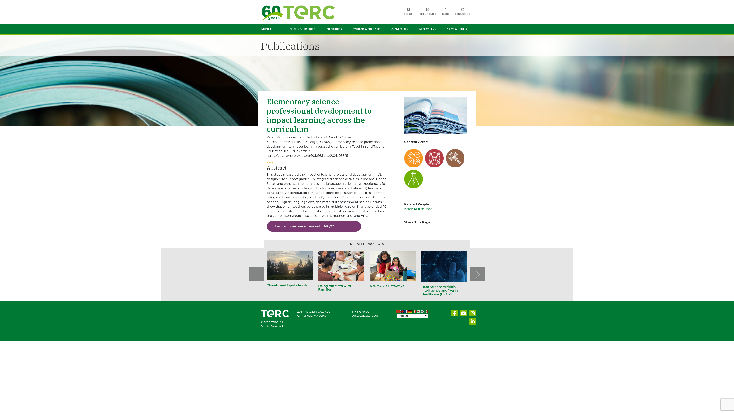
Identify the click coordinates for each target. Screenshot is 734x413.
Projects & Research (301, 29)
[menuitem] (274, 29)
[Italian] (414, 311)
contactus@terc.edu (365, 315)
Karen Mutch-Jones (419, 209)
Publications (334, 29)
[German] (410, 311)
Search (409, 14)
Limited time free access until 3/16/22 (304, 226)
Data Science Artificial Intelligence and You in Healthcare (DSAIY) (439, 290)
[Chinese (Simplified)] (398, 311)
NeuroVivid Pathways (387, 286)
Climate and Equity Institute (289, 285)
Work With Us (427, 29)
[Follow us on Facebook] (454, 314)
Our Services (399, 29)
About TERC (269, 29)
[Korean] (423, 311)
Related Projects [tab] (367, 244)
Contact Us (462, 14)
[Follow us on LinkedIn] (472, 322)
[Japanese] (419, 311)
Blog (445, 14)
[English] (402, 311)
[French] (406, 311)
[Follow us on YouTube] (463, 314)
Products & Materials (366, 29)
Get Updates (428, 14)
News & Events (457, 29)
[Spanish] (427, 311)
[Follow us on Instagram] (472, 314)
